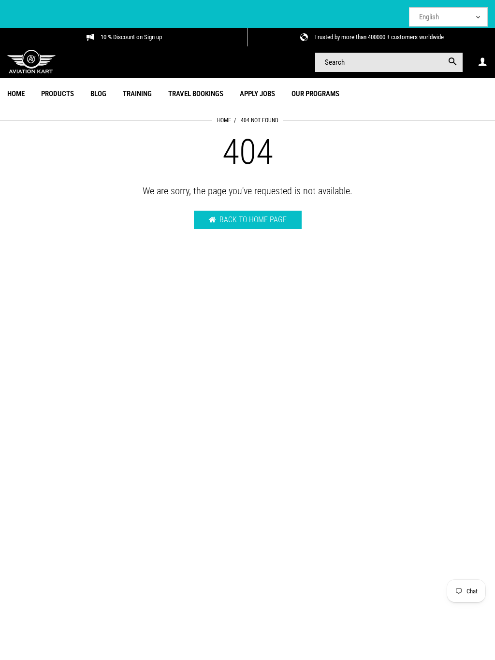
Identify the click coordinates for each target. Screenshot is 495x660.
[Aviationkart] (31, 61)
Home (224, 120)
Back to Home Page (253, 219)
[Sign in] (482, 62)
